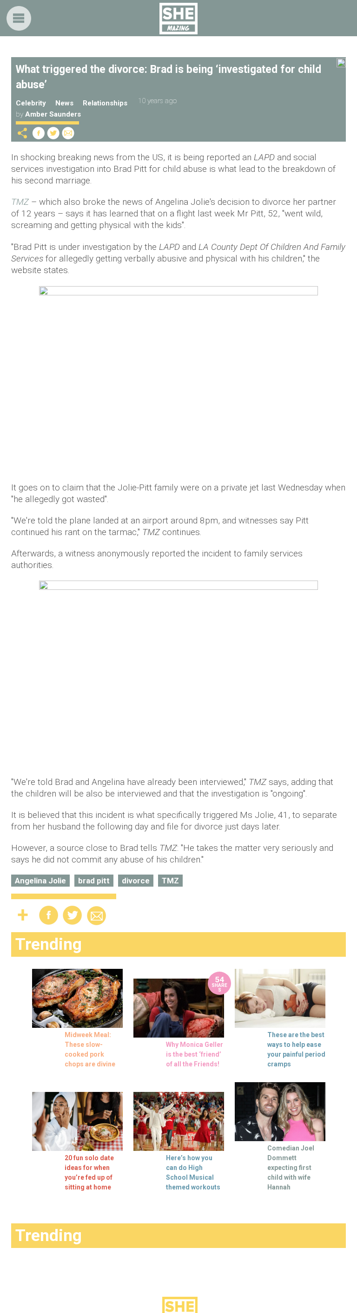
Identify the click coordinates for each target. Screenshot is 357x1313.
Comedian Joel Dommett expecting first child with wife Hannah (290, 1167)
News (64, 103)
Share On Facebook (38, 133)
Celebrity (31, 103)
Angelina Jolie (40, 880)
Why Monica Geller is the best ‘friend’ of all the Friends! (194, 1054)
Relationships (105, 103)
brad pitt (94, 880)
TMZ (170, 880)
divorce (136, 880)
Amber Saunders (53, 114)
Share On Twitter (53, 133)
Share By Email (68, 133)
